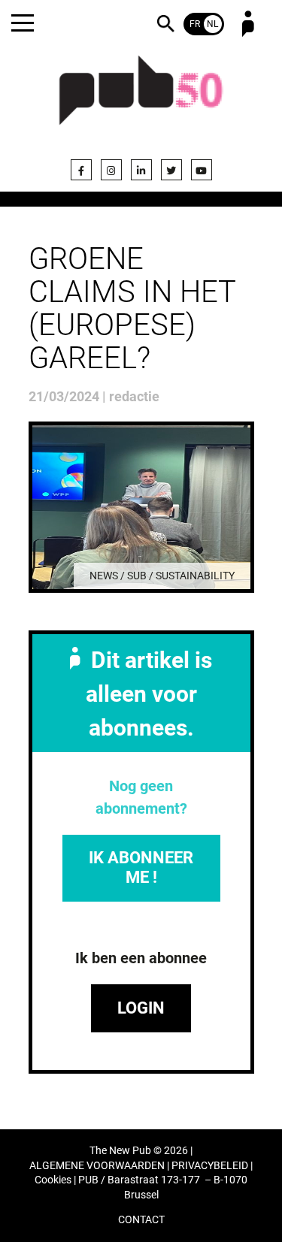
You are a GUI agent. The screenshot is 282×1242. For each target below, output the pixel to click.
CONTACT (141, 1219)
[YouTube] (201, 169)
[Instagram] (111, 169)
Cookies (53, 1180)
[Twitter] (171, 169)
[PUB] (141, 99)
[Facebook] (81, 169)
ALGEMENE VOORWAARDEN (97, 1165)
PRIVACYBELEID (209, 1165)
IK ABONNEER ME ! (141, 867)
